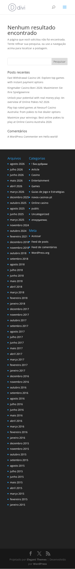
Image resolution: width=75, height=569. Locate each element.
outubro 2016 (18, 387)
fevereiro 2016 (18, 432)
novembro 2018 (19, 247)
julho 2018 (16, 270)
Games (35, 186)
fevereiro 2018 (18, 298)
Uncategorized (40, 214)
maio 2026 (16, 180)
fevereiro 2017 (18, 365)
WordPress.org (40, 252)
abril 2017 (16, 354)
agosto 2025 (17, 208)
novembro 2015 (19, 448)
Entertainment (40, 180)
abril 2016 (16, 421)
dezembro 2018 (19, 242)
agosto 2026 (17, 164)
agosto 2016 (17, 398)
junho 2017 (17, 342)
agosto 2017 (17, 331)
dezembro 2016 (19, 376)
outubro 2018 (18, 253)
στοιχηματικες (39, 219)
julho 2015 (16, 471)
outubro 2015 (18, 454)
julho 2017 (16, 337)
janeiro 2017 (17, 370)
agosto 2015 (17, 465)
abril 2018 (16, 286)
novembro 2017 (19, 314)
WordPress (40, 564)
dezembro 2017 (19, 309)
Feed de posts (39, 241)
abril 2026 (16, 186)
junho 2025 (17, 214)
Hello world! (50, 136)
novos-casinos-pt (41, 197)
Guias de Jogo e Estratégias (47, 191)
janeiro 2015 (17, 504)
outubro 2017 (18, 320)
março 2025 (17, 219)
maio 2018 (16, 281)
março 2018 (17, 292)
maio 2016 (16, 415)
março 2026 (17, 191)
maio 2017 (16, 348)
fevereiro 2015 (18, 499)
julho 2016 (16, 404)
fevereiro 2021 (18, 236)
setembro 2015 (19, 460)
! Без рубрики (39, 164)
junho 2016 (17, 409)
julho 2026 (16, 169)
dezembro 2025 (19, 197)
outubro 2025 (18, 203)
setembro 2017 (19, 326)
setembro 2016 (19, 393)
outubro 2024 (18, 231)
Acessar (36, 236)
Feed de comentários (44, 247)
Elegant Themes (37, 559)
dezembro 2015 (19, 443)
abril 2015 (16, 488)
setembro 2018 (19, 258)
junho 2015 (17, 476)
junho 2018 (17, 275)
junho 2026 (17, 175)
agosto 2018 (17, 264)
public (35, 208)
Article (35, 169)
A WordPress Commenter (22, 136)
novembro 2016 (19, 382)
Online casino (39, 203)
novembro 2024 (19, 225)
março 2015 (17, 493)
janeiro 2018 (17, 303)
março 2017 (17, 359)
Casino (35, 175)
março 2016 (17, 426)
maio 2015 (16, 482)
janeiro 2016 (17, 437)
